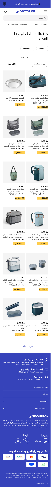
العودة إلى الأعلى (27, 346)
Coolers (42, 48)
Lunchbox (27, 48)
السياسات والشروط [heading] (39, 403)
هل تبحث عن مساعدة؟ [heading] (38, 382)
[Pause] (4, 4)
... (30, 25)
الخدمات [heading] (43, 389)
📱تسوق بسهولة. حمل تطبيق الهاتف (27, 4)
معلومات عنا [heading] (42, 396)
